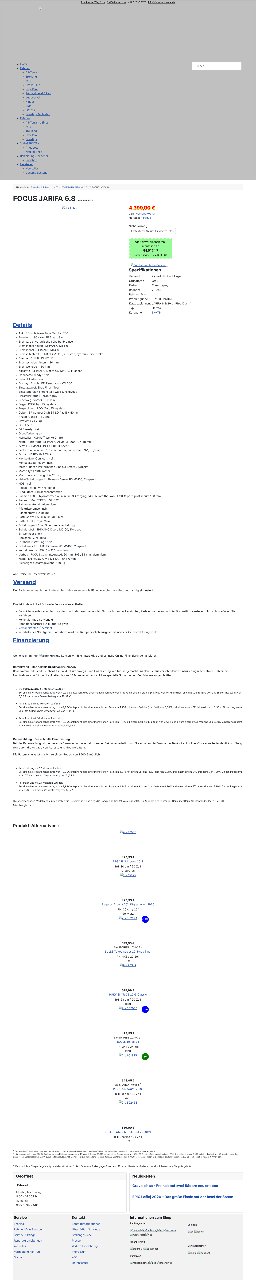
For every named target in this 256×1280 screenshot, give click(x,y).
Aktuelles (20, 1246)
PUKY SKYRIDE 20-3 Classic (128, 994)
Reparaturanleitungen (28, 1240)
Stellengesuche (82, 1235)
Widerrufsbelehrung (85, 1246)
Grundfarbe (136, 281)
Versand (134, 276)
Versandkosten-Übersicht (35, 628)
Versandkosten (146, 213)
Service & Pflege (25, 1235)
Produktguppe (138, 299)
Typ (131, 308)
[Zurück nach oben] (251, 1275)
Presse (76, 1240)
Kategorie (135, 312)
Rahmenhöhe (137, 294)
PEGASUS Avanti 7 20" (128, 1089)
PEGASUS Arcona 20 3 (128, 861)
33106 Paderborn (116, 2)
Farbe (133, 285)
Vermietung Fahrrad (27, 1251)
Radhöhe (135, 290)
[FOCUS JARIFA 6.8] (70, 207)
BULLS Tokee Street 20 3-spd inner (128, 951)
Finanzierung (31, 640)
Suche (18, 1257)
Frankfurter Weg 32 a (93, 2)
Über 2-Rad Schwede (86, 1229)
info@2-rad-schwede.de (161, 2)
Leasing (19, 1224)
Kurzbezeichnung (140, 303)
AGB (74, 1257)
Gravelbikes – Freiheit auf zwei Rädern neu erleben (175, 1186)
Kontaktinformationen (86, 1224)
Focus (147, 217)
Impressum (79, 1251)
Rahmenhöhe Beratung (29, 1229)
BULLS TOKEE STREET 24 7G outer (128, 1132)
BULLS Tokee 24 (128, 1041)
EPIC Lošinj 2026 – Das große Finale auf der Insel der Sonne (182, 1197)
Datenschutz (80, 1263)
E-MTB (156, 312)
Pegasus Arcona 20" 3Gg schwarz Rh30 (128, 904)
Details (22, 325)
